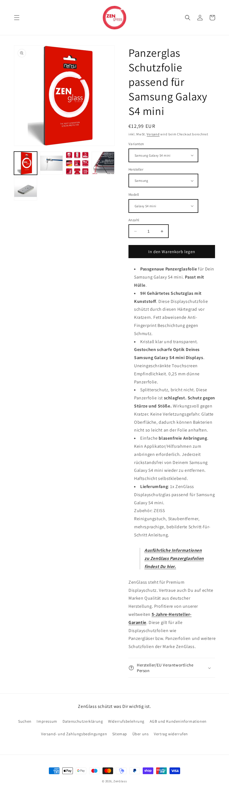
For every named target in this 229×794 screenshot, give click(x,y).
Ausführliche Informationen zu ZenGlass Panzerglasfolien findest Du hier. (174, 558)
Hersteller (135, 169)
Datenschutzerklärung (83, 721)
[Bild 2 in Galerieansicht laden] (51, 163)
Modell (133, 194)
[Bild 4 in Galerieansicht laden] (103, 163)
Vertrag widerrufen (171, 733)
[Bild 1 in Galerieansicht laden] (25, 163)
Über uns (140, 733)
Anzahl (133, 220)
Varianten (136, 144)
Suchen (25, 721)
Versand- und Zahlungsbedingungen (74, 733)
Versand (153, 134)
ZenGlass (120, 781)
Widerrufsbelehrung (126, 721)
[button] (17, 17)
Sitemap (119, 733)
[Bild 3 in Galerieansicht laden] (77, 163)
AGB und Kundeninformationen (178, 721)
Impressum (47, 721)
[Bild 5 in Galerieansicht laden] (25, 189)
